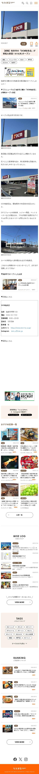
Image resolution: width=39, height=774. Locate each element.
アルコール (11, 630)
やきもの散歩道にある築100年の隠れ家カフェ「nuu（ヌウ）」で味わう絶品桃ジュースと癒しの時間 (25, 730)
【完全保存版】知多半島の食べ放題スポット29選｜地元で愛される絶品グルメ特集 (29, 475)
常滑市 (15, 507)
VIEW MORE (19, 602)
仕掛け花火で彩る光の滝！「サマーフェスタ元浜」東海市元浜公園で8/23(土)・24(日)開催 (25, 715)
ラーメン (21, 630)
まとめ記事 (29, 634)
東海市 (14, 479)
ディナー (26, 480)
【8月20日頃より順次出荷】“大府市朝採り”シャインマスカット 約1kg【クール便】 (28, 503)
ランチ (2, 452)
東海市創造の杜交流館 (19, 565)
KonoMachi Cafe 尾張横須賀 (21, 575)
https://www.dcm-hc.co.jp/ (21, 328)
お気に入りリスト (31, 3)
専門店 (19, 638)
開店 (10, 508)
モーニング (11, 627)
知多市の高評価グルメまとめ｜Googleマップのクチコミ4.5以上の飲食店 (25, 685)
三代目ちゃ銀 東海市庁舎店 (20, 585)
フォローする (27, 415)
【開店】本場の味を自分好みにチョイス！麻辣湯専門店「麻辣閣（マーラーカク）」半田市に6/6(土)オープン (25, 701)
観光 (10, 452)
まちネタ (8, 480)
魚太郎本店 (15, 546)
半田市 (33, 704)
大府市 (35, 452)
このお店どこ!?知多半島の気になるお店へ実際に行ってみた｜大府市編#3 (25, 671)
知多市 (14, 452)
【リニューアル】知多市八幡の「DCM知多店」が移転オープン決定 (27, 103)
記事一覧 (19, 515)
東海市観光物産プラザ (19, 556)
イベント (3, 480)
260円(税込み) (25, 508)
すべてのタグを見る (18, 643)
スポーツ (12, 480)
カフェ (30, 630)
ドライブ (7, 452)
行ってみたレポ (28, 452)
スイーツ (9, 634)
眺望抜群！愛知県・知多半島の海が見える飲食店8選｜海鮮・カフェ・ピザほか (9, 448)
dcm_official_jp (17, 331)
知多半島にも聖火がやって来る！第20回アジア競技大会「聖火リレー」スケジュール (9, 475)
